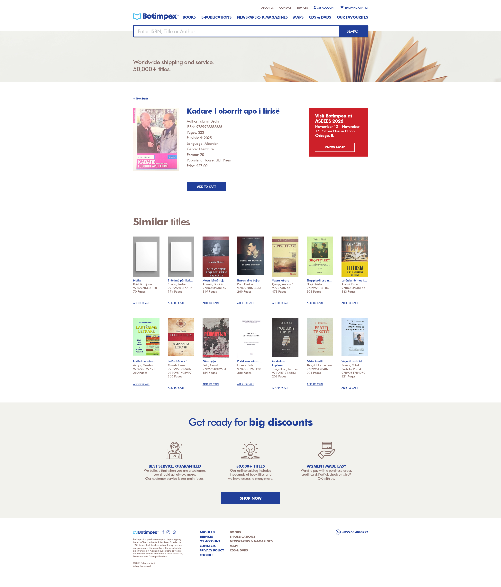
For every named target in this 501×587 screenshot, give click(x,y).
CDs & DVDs (320, 17)
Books (189, 17)
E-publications (216, 17)
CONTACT (285, 7)
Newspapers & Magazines (262, 17)
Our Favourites (352, 17)
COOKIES (206, 555)
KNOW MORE (335, 147)
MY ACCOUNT (325, 7)
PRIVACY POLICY (212, 550)
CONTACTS (208, 546)
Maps (298, 17)
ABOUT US (267, 7)
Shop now (250, 498)
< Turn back (140, 98)
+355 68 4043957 (355, 532)
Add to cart (206, 186)
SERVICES (302, 7)
